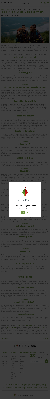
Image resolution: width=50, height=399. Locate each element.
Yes (23, 212)
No (27, 212)
